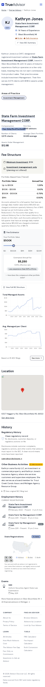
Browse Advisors (31, 618)
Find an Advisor (15, 10)
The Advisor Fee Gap (11, 647)
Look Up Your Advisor (33, 625)
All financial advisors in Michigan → (16, 602)
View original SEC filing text (17, 491)
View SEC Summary (27, 43)
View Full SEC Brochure (15, 287)
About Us (7, 618)
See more (36, 358)
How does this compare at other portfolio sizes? (24, 276)
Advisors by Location (32, 621)
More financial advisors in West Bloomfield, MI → (22, 599)
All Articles (7, 637)
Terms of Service (10, 625)
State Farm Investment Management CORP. (20, 505)
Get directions (8, 418)
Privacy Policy (8, 621)
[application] (22, 308)
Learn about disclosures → (12, 459)
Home (4, 10)
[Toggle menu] (41, 4)
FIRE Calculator (30, 637)
